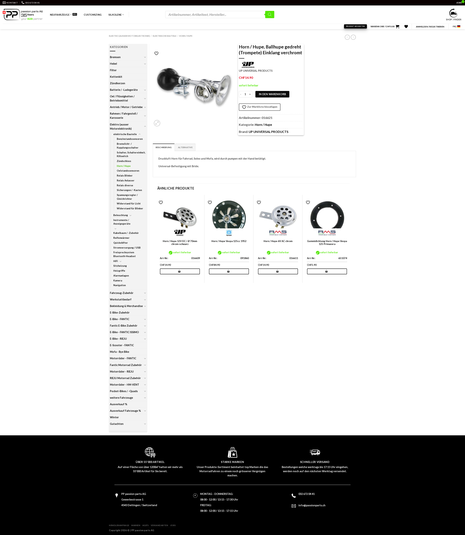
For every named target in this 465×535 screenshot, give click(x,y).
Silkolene (115, 14)
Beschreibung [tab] (164, 147)
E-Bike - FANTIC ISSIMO (124, 332)
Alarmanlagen (121, 275)
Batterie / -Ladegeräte (124, 89)
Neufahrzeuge (59, 14)
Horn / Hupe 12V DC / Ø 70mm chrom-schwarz (180, 243)
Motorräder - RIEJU (122, 371)
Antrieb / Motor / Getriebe (126, 107)
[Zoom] (157, 123)
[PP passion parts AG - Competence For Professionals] (23, 14)
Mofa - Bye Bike (119, 351)
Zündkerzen (117, 83)
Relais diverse (125, 185)
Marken (135, 525)
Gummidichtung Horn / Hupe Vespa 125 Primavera (327, 243)
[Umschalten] (145, 57)
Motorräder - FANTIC (123, 358)
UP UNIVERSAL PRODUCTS (268, 132)
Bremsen (115, 57)
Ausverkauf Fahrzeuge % (125, 410)
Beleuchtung (120, 215)
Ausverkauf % (118, 404)
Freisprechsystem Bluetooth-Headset (124, 254)
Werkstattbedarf (121, 299)
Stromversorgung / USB (127, 247)
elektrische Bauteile (164, 36)
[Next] (349, 238)
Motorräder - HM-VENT (124, 384)
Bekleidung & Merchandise (126, 306)
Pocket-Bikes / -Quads (124, 391)
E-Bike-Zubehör (120, 312)
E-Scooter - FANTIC (122, 345)
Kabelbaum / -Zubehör (126, 232)
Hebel (113, 63)
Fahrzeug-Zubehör (121, 292)
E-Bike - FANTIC (119, 319)
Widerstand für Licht (129, 203)
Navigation (119, 285)
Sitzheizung (120, 265)
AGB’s (145, 525)
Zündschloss (124, 161)
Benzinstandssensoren (130, 138)
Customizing (93, 14)
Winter (114, 417)
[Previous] (157, 238)
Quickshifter (120, 242)
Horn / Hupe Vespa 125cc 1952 (228, 241)
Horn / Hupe (185, 36)
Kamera (117, 280)
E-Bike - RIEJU (118, 338)
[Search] (269, 14)
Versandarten (159, 525)
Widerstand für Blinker (130, 208)
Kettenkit (116, 76)
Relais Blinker (125, 175)
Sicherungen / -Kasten (129, 190)
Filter (113, 70)
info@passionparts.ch (312, 505)
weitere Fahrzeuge (121, 397)
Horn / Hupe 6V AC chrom (278, 241)
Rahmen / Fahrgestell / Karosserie (124, 115)
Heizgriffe (119, 270)
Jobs (173, 525)
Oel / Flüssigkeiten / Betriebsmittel (122, 98)
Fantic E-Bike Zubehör (123, 325)
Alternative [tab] (185, 147)
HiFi (115, 261)
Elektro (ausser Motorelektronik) (129, 36)
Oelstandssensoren (128, 170)
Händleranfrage (119, 525)
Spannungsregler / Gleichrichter (127, 197)
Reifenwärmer (121, 237)
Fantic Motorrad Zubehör (126, 365)
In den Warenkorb (272, 94)
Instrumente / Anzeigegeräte (121, 222)
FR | (454, 26)
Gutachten (117, 423)
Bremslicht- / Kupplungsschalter (127, 145)
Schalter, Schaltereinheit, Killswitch (131, 154)
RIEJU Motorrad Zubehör (125, 378)
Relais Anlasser (125, 180)
